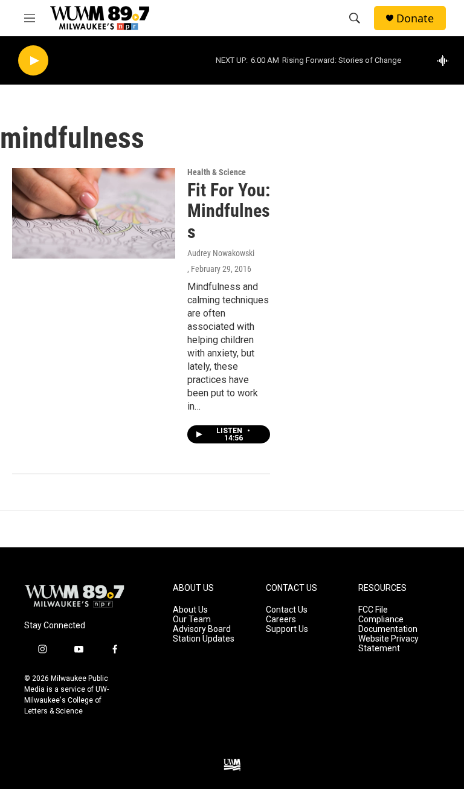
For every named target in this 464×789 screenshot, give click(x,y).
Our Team (192, 619)
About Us (190, 609)
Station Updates (203, 638)
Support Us (287, 629)
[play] (33, 61)
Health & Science (216, 172)
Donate (415, 18)
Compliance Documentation (387, 624)
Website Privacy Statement (388, 643)
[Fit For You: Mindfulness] (93, 213)
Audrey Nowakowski (220, 253)
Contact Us (287, 609)
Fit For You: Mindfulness (228, 211)
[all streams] (446, 60)
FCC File (373, 609)
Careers (281, 619)
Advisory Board (202, 629)
